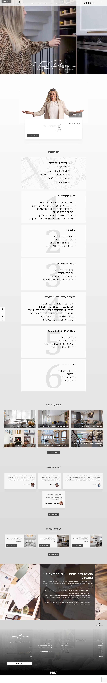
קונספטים (58, 3)
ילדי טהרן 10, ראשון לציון (44, 647)
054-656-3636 (47, 643)
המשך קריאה (34, 135)
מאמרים (39, 3)
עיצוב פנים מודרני (82, 537)
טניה (77, 3)
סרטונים (51, 3)
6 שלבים (65, 3)
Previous (46, 574)
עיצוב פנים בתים (49, 537)
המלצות (45, 3)
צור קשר (32, 3)
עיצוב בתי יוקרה (65, 652)
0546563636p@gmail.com (44, 645)
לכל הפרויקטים (54, 452)
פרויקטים (71, 3)
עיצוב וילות (18, 537)
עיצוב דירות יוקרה (65, 650)
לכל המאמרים (54, 554)
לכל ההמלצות (54, 514)
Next (44, 574)
